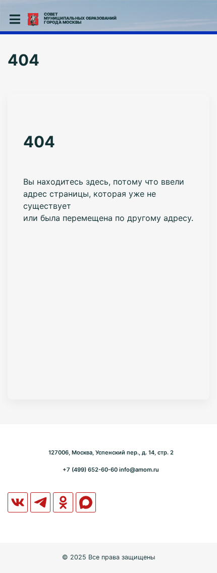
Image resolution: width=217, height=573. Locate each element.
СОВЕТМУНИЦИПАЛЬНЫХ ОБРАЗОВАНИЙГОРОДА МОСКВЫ (80, 18)
